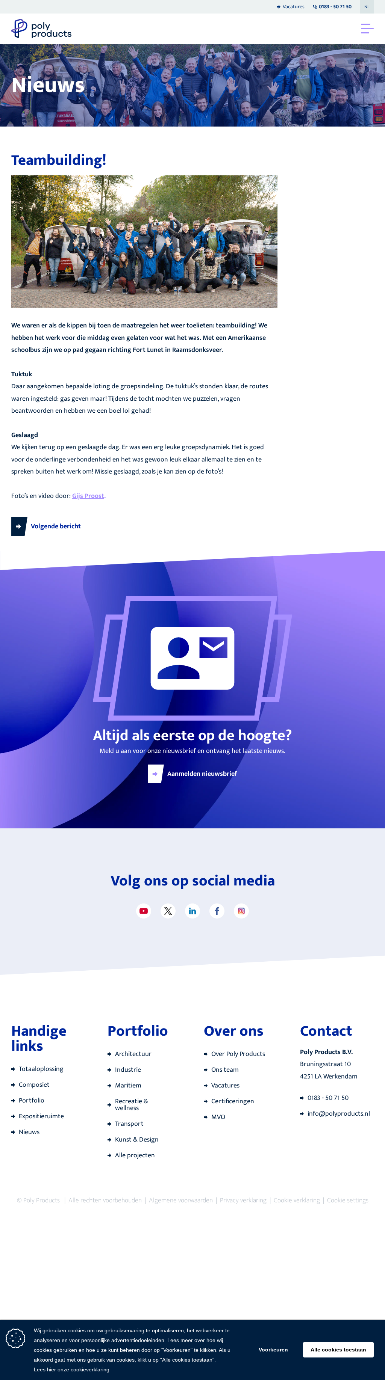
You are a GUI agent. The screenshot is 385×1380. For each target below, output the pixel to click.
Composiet (34, 1084)
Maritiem (128, 1085)
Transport (129, 1124)
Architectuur (133, 1054)
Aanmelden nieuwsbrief (202, 774)
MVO (218, 1117)
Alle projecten (135, 1155)
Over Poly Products (238, 1054)
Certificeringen (232, 1101)
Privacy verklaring (243, 1200)
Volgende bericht (56, 526)
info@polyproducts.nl (339, 1113)
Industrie (128, 1069)
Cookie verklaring (297, 1200)
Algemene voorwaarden (181, 1200)
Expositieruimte (41, 1116)
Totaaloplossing (41, 1069)
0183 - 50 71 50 (328, 1098)
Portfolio (31, 1100)
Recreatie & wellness (131, 1105)
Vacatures (294, 6)
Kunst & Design (137, 1139)
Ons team (225, 1069)
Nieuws (29, 1132)
